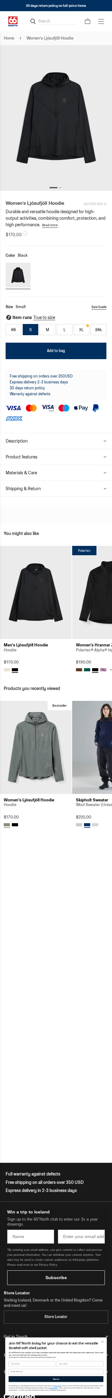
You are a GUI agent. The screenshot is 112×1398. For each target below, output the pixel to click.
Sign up (56, 1379)
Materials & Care (21, 473)
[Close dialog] (102, 1341)
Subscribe (56, 1277)
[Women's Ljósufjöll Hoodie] (36, 747)
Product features (21, 457)
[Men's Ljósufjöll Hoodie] (36, 592)
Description (17, 441)
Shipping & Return (23, 488)
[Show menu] (101, 21)
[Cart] (87, 21)
